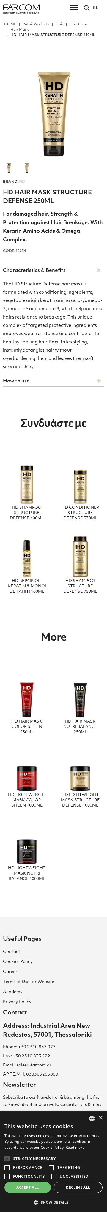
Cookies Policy (18, 962)
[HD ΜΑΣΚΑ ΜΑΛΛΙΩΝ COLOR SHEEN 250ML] (27, 696)
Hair (59, 24)
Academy (13, 992)
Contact (11, 952)
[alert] (53, 1161)
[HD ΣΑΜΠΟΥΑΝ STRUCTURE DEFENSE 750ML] (80, 555)
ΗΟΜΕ (10, 24)
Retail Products (36, 24)
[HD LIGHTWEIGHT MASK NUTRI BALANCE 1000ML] (27, 843)
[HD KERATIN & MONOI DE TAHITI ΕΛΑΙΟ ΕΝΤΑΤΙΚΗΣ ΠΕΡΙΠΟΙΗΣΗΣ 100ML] (27, 555)
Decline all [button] (78, 1187)
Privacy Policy (17, 1002)
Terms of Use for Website (28, 982)
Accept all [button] (27, 1187)
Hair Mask (19, 30)
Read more (75, 1147)
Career (10, 972)
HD (14, 182)
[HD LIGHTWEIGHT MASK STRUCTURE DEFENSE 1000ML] (80, 769)
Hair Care (78, 24)
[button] (53, 1202)
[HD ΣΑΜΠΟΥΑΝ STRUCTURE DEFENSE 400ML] (27, 482)
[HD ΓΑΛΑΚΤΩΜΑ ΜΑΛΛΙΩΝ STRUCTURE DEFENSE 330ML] (80, 482)
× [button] (100, 1118)
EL (95, 8)
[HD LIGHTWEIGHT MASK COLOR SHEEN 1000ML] (27, 769)
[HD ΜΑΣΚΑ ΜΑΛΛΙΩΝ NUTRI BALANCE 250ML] (80, 696)
